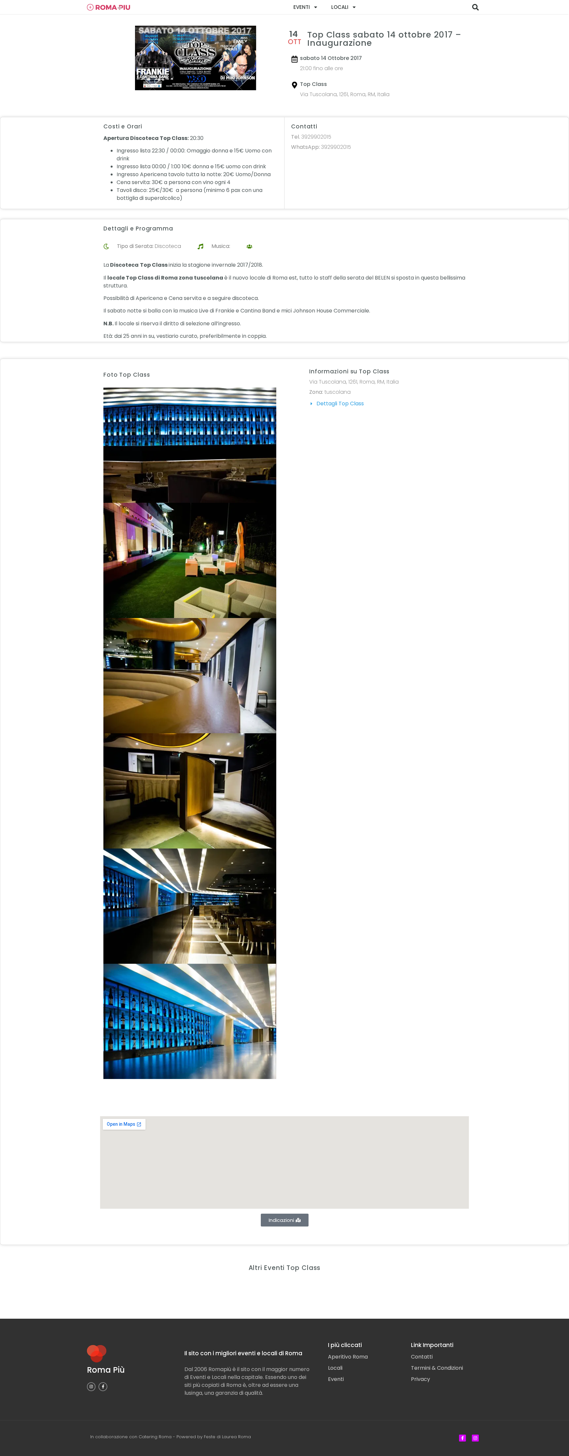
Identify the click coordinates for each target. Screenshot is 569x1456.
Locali (339, 7)
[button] (475, 7)
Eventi (301, 7)
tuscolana (337, 392)
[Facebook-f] (102, 1386)
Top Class (313, 84)
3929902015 (311, 137)
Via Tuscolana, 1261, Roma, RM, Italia (345, 94)
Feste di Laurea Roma (227, 1437)
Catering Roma (155, 1437)
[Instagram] (91, 1386)
